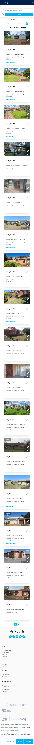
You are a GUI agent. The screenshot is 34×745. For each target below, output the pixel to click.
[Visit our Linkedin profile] (13, 636)
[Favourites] (27, 50)
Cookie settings (10, 741)
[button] (28, 39)
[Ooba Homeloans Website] (6, 711)
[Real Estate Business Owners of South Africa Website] (12, 719)
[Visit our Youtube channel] (23, 636)
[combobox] (12, 10)
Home (7, 19)
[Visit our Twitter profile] (20, 636)
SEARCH (19, 14)
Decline (20, 741)
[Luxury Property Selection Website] (5, 705)
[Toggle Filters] (3, 14)
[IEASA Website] (22, 719)
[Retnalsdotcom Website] (22, 705)
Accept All (28, 741)
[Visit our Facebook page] (10, 636)
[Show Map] (27, 23)
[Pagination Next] (22, 624)
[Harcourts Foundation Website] (13, 705)
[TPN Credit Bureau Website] (4, 719)
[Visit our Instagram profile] (17, 636)
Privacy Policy (16, 730)
